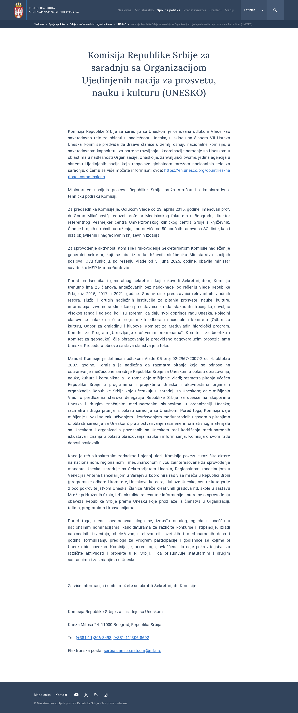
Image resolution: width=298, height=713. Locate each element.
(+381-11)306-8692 (131, 637)
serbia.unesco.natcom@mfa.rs (132, 650)
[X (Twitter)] (86, 694)
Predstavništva (194, 10)
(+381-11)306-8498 (93, 637)
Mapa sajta (42, 695)
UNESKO (121, 24)
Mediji (229, 10)
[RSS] (95, 694)
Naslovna (125, 10)
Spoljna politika (168, 10)
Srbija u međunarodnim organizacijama (91, 24)
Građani (215, 10)
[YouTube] (76, 694)
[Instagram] (105, 694)
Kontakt (61, 695)
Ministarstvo (144, 10)
